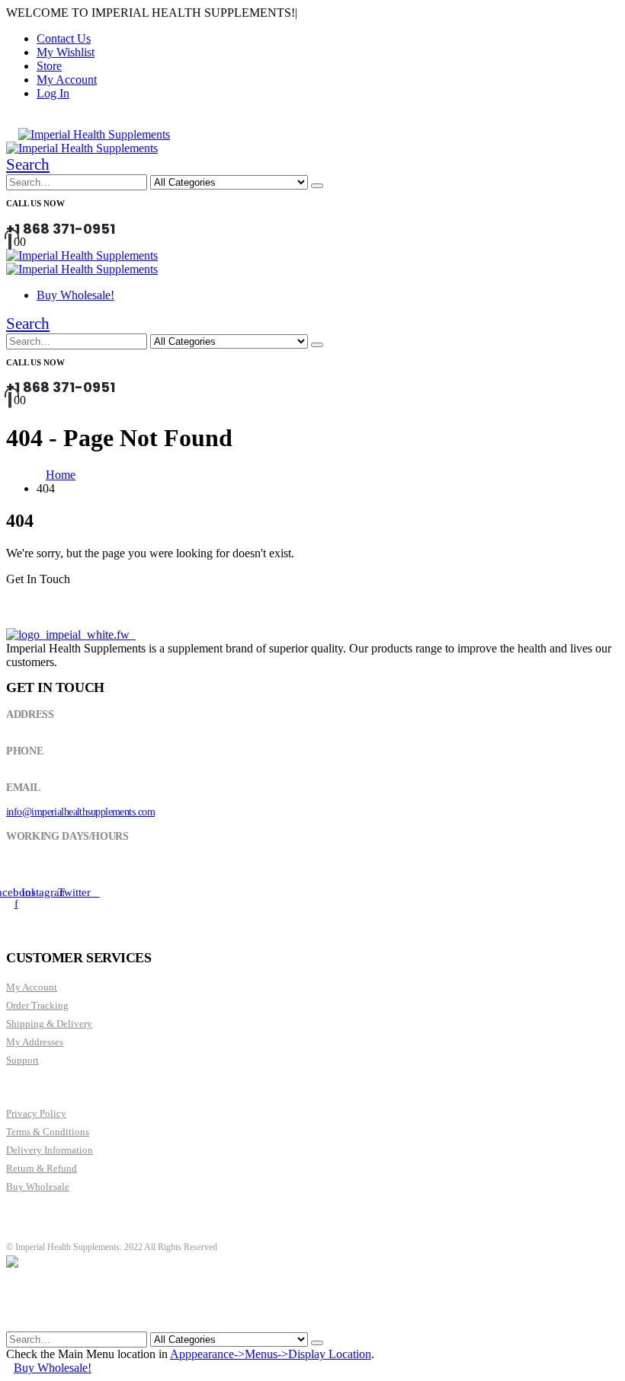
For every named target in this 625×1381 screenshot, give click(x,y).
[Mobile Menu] (10, 134)
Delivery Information (49, 1150)
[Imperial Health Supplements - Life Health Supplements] (94, 134)
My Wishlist (66, 52)
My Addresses (34, 1042)
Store (49, 65)
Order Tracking (37, 1005)
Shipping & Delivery (49, 1023)
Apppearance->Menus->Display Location (270, 1354)
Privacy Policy (36, 1113)
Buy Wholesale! (75, 295)
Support (22, 1060)
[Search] (317, 185)
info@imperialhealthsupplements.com (80, 812)
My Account (67, 79)
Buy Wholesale (37, 1186)
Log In (53, 93)
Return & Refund (41, 1168)
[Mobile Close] (15, 1324)
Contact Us (64, 38)
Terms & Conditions (47, 1131)
